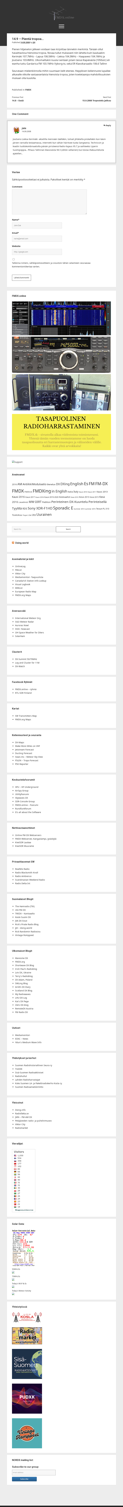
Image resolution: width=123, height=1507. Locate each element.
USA (29, 515)
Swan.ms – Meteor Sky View (29, 756)
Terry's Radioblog (24, 976)
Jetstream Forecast (24, 749)
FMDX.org (20, 961)
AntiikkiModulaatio (34, 484)
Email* (15, 232)
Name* (15, 219)
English (76, 483)
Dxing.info (20, 1109)
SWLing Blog (21, 983)
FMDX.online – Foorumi (26, 805)
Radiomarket (21, 1127)
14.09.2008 (25, 42)
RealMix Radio (22, 869)
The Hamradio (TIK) (24, 906)
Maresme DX (21, 958)
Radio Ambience (23, 876)
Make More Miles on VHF (27, 746)
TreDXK (18, 1068)
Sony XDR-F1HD (40, 508)
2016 (14, 484)
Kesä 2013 (84, 497)
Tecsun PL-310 (102, 508)
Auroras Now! (22, 625)
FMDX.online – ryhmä (25, 689)
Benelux (51, 484)
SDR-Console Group (25, 801)
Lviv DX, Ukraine (23, 972)
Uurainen (44, 514)
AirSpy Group (21, 790)
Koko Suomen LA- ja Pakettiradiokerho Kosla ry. (38, 1083)
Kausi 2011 (92, 492)
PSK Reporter (21, 764)
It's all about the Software (28, 812)
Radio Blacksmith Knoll (26, 872)
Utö (34, 515)
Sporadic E (63, 508)
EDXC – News (21, 1038)
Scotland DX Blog (23, 990)
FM (92, 483)
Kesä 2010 (74, 497)
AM (19, 484)
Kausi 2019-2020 (51, 497)
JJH (34, 42)
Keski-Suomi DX (23, 917)
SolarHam (20, 636)
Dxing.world (21, 542)
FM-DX (101, 483)
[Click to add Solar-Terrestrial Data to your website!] (23, 1265)
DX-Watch (20, 666)
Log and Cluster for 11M (27, 662)
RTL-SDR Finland (23, 692)
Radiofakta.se (22, 1113)
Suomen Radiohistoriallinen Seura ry (33, 1065)
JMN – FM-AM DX (23, 1117)
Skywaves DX (21, 797)
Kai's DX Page (22, 1001)
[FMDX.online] (61, 19)
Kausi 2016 (18, 497)
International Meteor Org (28, 618)
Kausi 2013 (102, 491)
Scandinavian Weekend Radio (30, 879)
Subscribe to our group (25, 1467)
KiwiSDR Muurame (24, 846)
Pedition (46, 501)
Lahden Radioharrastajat (27, 1079)
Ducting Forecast (23, 753)
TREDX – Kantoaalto (25, 913)
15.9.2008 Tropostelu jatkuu (96, 100)
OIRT (38, 502)
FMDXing (42, 491)
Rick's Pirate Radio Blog (27, 924)
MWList (18, 587)
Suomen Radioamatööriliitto (29, 1086)
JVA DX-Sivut (21, 920)
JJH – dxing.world (23, 928)
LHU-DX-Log (21, 997)
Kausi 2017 (30, 497)
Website (16, 246)
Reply (108, 125)
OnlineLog (20, 566)
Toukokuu (17, 514)
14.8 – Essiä (18, 100)
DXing (65, 484)
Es (86, 483)
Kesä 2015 (94, 497)
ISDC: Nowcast (22, 628)
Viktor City (20, 573)
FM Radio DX (21, 1012)
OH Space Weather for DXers (29, 632)
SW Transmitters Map (26, 715)
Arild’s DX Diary (22, 987)
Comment (17, 186)
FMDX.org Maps (23, 595)
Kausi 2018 (39, 497)
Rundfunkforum (23, 808)
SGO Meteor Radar (24, 621)
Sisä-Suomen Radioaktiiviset (29, 1072)
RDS (24, 508)
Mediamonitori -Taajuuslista (29, 577)
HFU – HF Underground (26, 787)
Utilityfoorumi (22, 794)
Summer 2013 (79, 509)
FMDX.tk (28, 491)
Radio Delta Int (22, 883)
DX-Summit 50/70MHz (26, 659)
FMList (18, 569)
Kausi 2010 (83, 492)
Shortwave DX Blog (24, 965)
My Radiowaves (23, 994)
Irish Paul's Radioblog (26, 968)
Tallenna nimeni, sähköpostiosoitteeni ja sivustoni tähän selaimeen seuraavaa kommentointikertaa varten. (51, 264)
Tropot (25, 515)
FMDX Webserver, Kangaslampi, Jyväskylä (35, 838)
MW (31, 502)
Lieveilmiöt (23, 502)
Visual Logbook (22, 584)
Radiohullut (21, 1076)
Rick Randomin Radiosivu (27, 931)
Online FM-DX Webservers (28, 835)
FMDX (28, 89)
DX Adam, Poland (23, 979)
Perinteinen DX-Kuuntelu (69, 502)
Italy (76, 491)
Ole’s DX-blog (21, 1005)
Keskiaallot (64, 496)
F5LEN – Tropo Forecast (26, 760)
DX (58, 484)
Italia (70, 491)
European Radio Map (25, 591)
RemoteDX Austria (24, 1008)
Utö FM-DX (20, 909)
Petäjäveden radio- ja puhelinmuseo (33, 1120)
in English (59, 491)
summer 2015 (90, 509)
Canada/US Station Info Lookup (30, 580)
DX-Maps (19, 742)
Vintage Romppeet (24, 935)
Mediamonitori (22, 1035)
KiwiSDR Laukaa (23, 842)
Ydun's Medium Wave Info (28, 1042)
